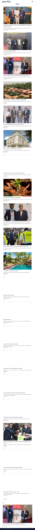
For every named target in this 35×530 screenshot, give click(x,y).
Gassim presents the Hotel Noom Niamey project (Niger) (13, 417)
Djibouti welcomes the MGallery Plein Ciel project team (12, 148)
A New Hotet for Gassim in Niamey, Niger (10, 344)
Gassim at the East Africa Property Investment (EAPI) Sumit (13, 124)
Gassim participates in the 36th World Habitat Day (12, 197)
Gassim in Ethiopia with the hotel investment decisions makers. (14, 392)
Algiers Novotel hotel (7, 319)
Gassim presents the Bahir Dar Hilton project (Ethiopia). (12, 467)
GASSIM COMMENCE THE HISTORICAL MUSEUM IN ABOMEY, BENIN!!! (14, 99)
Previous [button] (2, 516)
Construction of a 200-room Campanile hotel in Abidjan (12, 368)
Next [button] (32, 516)
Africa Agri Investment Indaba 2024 (9, 51)
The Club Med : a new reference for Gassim (10, 270)
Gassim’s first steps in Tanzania (8, 295)
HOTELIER (16, 75)
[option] (17, 516)
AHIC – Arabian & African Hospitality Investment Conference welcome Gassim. (16, 221)
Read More (4, 30)
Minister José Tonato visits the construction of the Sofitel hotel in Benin (15, 246)
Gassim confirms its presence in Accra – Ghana (11, 491)
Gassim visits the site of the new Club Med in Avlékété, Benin (14, 173)
